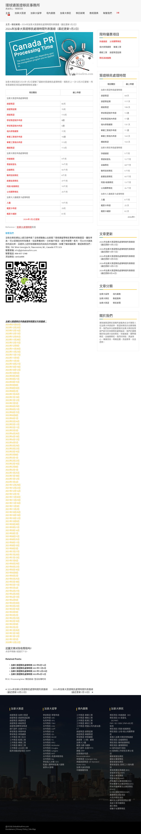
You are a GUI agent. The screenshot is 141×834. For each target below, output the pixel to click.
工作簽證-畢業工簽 (18, 742)
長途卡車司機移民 (117, 803)
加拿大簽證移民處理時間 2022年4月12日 (28, 674)
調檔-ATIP (80, 750)
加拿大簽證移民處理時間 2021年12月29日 (29, 671)
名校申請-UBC (49, 717)
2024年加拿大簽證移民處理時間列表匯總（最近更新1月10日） (73, 690)
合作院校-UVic (49, 726)
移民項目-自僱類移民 (119, 739)
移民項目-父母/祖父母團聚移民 (122, 733)
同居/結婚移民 (13, 186)
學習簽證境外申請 (14, 120)
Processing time (17, 679)
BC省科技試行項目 (118, 748)
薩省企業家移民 (116, 759)
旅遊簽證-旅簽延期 (84, 731)
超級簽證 (10, 115)
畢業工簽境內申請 (14, 142)
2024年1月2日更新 (16, 219)
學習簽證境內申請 (14, 126)
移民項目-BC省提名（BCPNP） (118, 719)
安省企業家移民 (116, 775)
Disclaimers (10, 829)
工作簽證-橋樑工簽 (84, 717)
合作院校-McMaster (51, 745)
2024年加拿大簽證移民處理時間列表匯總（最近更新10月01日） (117, 265)
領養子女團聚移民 (117, 808)
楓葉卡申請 (11, 208)
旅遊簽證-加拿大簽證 (19, 715)
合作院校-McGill (49, 737)
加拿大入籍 (81, 742)
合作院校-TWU (49, 723)
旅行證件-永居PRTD (18, 728)
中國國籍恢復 (82, 770)
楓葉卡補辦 (11, 214)
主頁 (8, 13)
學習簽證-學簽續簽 (18, 734)
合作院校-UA (48, 731)
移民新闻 (29, 679)
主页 (8, 24)
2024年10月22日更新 (121, 217)
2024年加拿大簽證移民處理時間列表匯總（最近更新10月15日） (117, 250)
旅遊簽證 (10, 104)
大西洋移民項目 (116, 797)
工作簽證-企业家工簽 (19, 748)
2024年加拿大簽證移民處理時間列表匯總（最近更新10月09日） (117, 257)
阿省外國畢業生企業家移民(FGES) (121, 788)
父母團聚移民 (12, 192)
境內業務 (50, 13)
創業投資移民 (12, 181)
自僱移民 (10, 170)
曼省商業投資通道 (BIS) (119, 770)
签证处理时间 (40, 679)
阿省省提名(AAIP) (117, 778)
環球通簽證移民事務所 (23, 5)
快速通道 (10, 159)
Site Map (32, 829)
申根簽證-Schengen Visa (86, 759)
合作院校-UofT (49, 728)
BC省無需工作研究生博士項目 (121, 752)
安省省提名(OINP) (117, 772)
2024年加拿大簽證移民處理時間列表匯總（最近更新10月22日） (27, 690)
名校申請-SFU (49, 720)
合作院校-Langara (50, 750)
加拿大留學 (36, 13)
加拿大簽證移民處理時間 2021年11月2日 (28, 668)
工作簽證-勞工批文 (18, 737)
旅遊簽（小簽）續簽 (85, 739)
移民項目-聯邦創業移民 (120, 742)
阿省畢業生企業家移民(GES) (121, 783)
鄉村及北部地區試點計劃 (120, 800)
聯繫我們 (107, 13)
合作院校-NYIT (49, 753)
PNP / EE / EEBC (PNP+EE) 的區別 (121, 724)
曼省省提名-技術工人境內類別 (122, 766)
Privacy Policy (21, 829)
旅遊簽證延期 (115, 52)
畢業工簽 (117, 47)
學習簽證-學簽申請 (18, 731)
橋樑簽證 (10, 148)
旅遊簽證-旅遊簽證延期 (20, 717)
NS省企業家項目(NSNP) (119, 792)
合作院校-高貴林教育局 (53, 756)
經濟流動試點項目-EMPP (20, 750)
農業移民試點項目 (117, 794)
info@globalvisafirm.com (26, 250)
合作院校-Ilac (48, 759)
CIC (8, 679)
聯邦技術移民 (12, 175)
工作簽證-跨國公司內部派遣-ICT (88, 727)
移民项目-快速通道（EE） (121, 715)
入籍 (9, 203)
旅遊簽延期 (11, 109)
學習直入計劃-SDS (51, 761)
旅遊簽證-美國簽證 (18, 720)
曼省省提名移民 (116, 761)
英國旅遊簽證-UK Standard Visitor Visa (87, 763)
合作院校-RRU (49, 742)
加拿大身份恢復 (83, 767)
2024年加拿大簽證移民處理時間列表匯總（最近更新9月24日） (117, 272)
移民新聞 (80, 13)
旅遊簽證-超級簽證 (18, 723)
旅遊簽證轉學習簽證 (18, 726)
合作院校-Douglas (50, 748)
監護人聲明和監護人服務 (53, 764)
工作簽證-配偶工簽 (18, 739)
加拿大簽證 (20, 13)
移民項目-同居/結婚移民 (120, 728)
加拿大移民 (65, 13)
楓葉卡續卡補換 (83, 745)
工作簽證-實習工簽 (18, 745)
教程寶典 (94, 13)
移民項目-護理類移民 (119, 745)
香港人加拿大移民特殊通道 (121, 737)
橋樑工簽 (103, 52)
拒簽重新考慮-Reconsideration (83, 755)
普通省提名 (11, 164)
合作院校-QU (48, 734)
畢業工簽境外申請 (14, 137)
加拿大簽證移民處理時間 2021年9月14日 (28, 665)
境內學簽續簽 (12, 131)
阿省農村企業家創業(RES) (120, 781)
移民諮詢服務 (105, 58)
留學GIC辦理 (48, 767)
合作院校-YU (48, 739)
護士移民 (113, 805)
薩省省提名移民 (116, 756)
